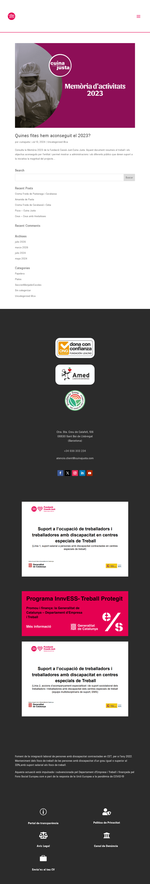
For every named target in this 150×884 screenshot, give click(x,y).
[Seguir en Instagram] (75, 473)
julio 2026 (20, 241)
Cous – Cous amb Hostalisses (30, 216)
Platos (18, 279)
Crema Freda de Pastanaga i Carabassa (36, 193)
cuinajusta (24, 141)
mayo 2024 (21, 258)
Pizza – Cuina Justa (25, 210)
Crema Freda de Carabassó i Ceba (33, 204)
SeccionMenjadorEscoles (28, 284)
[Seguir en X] (68, 473)
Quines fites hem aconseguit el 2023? (53, 135)
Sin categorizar (23, 290)
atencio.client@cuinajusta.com (75, 458)
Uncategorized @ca (57, 141)
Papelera (20, 273)
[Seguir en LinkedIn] (82, 473)
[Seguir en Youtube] (90, 473)
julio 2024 (20, 252)
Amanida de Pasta (24, 199)
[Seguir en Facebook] (60, 473)
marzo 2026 (21, 247)
